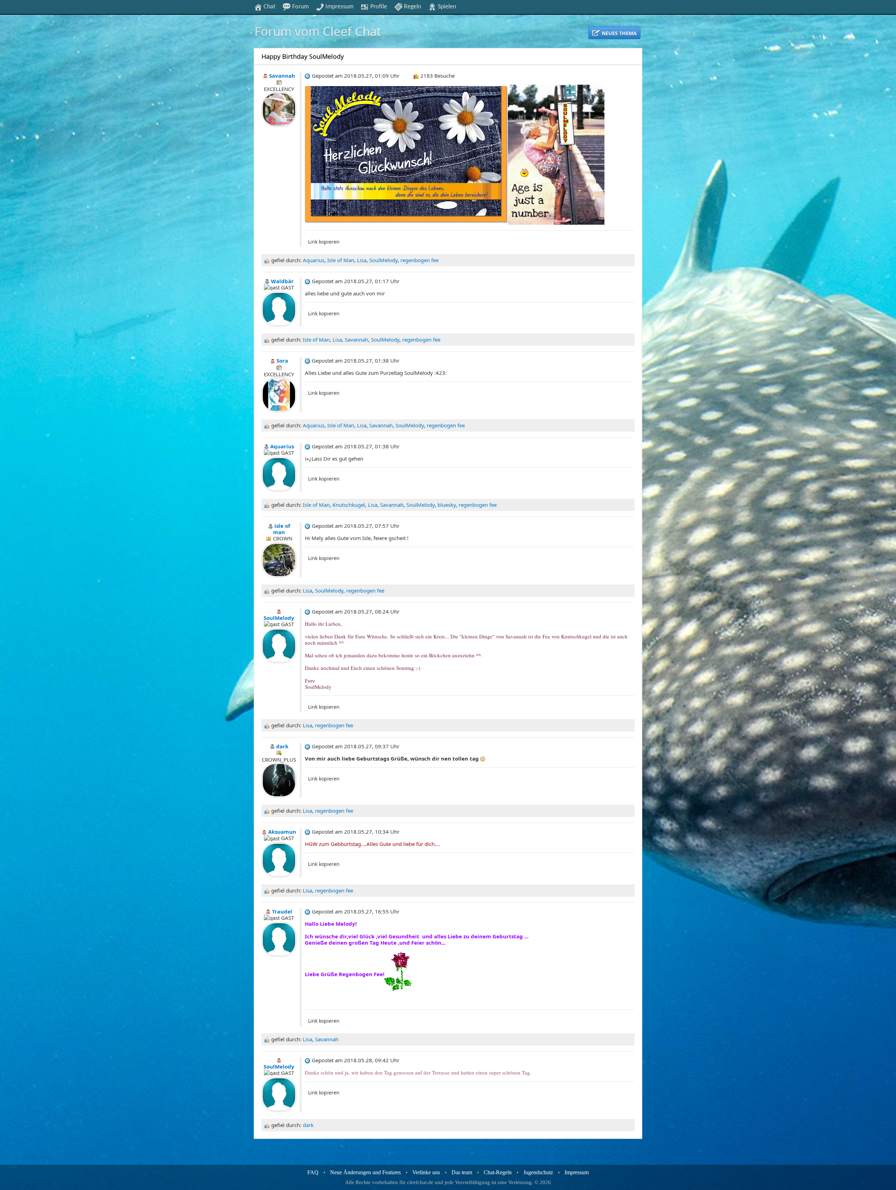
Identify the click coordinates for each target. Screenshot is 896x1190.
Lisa (361, 260)
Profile (378, 7)
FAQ (312, 1172)
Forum (300, 7)
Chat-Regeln (498, 1172)
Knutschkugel (348, 504)
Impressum (339, 7)
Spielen (446, 7)
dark (308, 1124)
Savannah (356, 339)
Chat (268, 7)
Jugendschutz (538, 1172)
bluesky (447, 504)
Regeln (411, 7)
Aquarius (313, 260)
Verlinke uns (426, 1172)
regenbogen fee (419, 260)
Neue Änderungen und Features (365, 1172)
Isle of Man (340, 260)
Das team (461, 1172)
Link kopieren (324, 241)
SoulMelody (383, 260)
